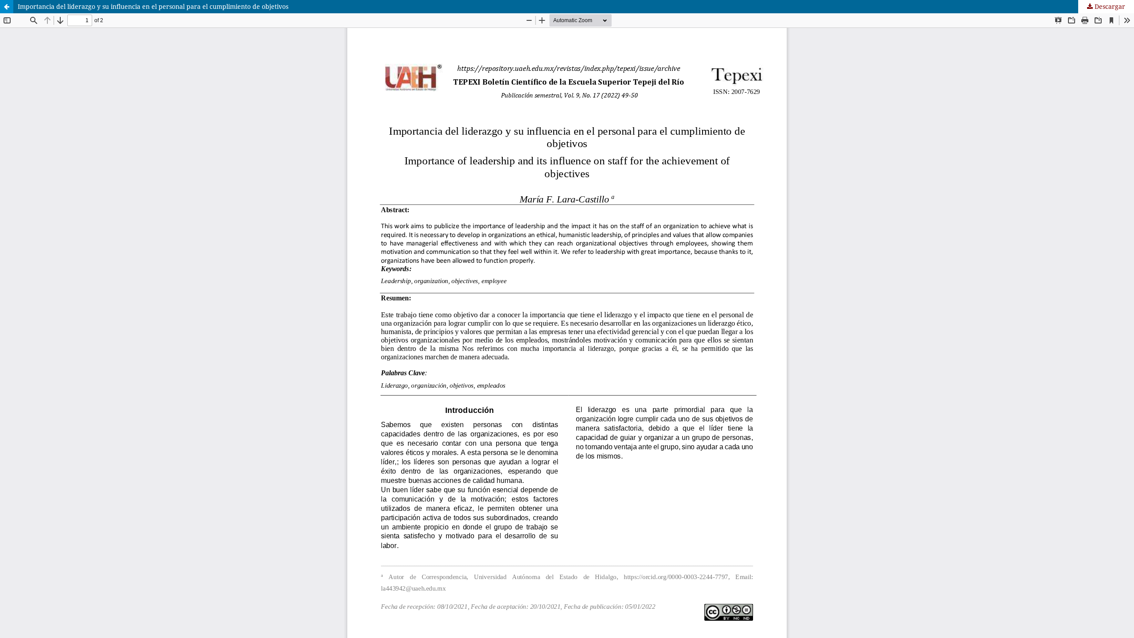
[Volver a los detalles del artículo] (6, 6)
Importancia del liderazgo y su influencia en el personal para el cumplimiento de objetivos (153, 6)
